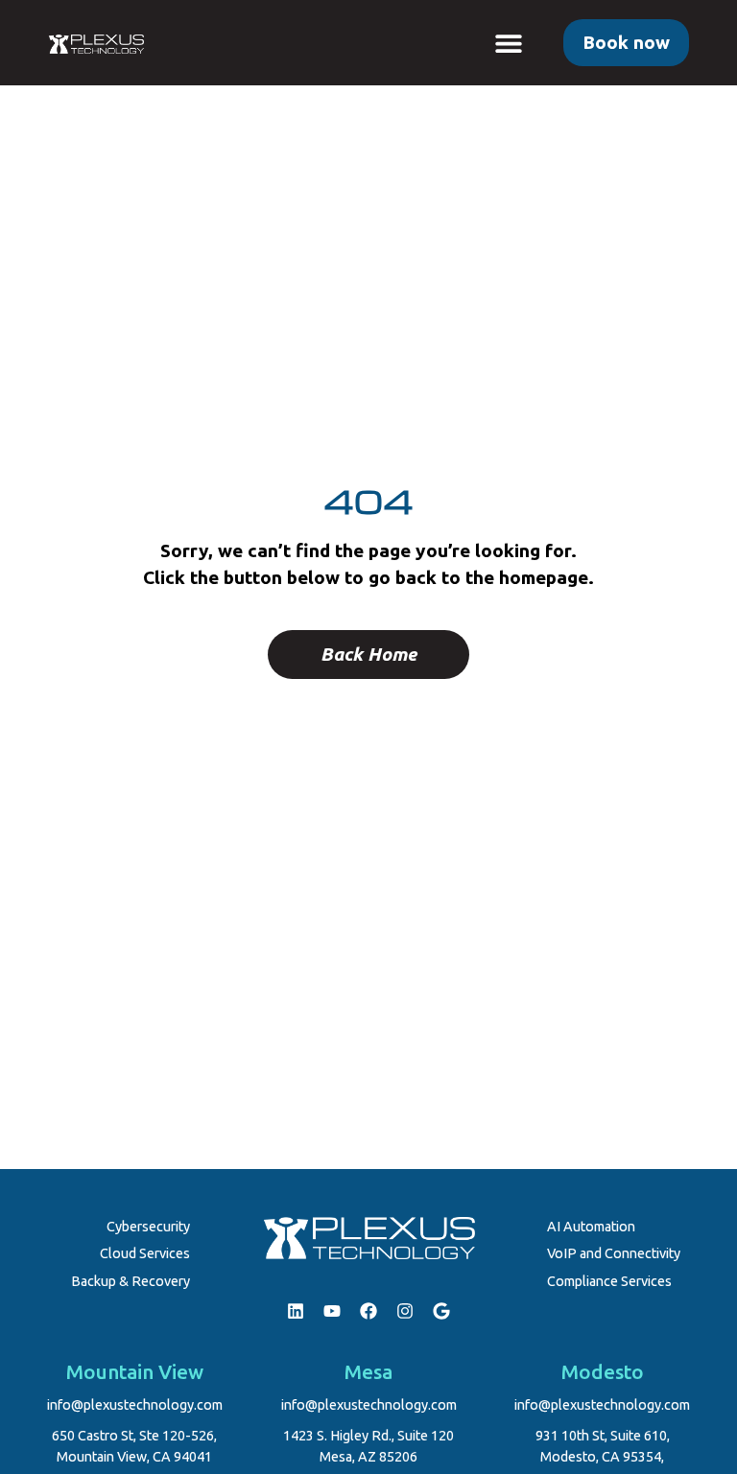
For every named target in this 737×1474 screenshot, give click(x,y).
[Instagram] (405, 1311)
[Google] (441, 1311)
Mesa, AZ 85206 (368, 1456)
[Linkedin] (295, 1311)
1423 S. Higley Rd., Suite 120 (368, 1435)
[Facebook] (368, 1311)
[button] (509, 42)
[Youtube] (332, 1311)
